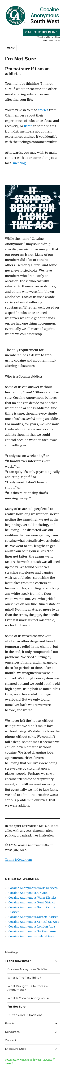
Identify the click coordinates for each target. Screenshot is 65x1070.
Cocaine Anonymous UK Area (28, 892)
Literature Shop (16, 1048)
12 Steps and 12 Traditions (24, 1015)
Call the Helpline (41, 32)
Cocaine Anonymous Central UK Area (33, 921)
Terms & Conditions (18, 859)
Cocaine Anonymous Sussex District (33, 917)
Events (10, 1023)
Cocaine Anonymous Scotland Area (32, 931)
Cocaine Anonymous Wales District (32, 897)
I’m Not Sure (16, 1006)
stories (43, 110)
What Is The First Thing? (24, 977)
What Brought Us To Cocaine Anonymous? (27, 987)
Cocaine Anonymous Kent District (31, 902)
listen (28, 126)
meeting (19, 163)
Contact (10, 1040)
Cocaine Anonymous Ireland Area (31, 936)
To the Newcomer (18, 960)
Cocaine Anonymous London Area (31, 926)
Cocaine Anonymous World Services (33, 888)
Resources (12, 1032)
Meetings (11, 952)
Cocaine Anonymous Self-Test (28, 969)
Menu (11, 47)
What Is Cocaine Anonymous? (28, 998)
